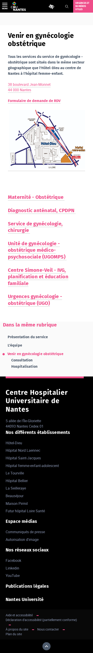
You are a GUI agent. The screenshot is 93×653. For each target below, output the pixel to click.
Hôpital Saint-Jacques (23, 458)
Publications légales (27, 586)
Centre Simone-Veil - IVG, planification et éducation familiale (38, 276)
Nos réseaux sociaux (27, 550)
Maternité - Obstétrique (36, 197)
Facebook (13, 560)
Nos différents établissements (38, 432)
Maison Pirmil (17, 503)
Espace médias (21, 521)
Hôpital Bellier (17, 480)
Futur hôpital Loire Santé (25, 510)
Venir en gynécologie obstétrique (35, 354)
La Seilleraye (16, 488)
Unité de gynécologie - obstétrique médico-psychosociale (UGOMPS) (37, 250)
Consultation (22, 360)
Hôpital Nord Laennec (23, 450)
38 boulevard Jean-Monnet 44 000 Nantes (29, 87)
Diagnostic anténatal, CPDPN (42, 210)
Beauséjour (14, 495)
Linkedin (12, 568)
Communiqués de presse (25, 531)
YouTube (13, 575)
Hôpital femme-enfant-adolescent (32, 465)
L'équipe (15, 345)
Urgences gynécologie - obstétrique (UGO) (35, 299)
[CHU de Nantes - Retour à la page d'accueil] (18, 6)
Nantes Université (25, 599)
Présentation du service (28, 337)
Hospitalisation (24, 366)
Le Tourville (15, 473)
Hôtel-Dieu (14, 442)
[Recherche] (66, 6)
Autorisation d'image (22, 539)
